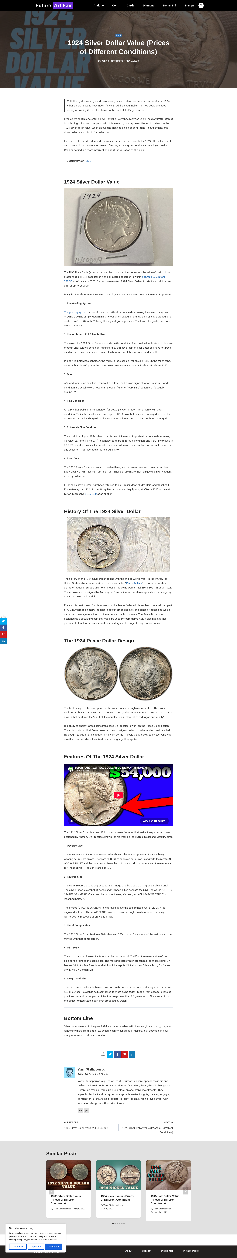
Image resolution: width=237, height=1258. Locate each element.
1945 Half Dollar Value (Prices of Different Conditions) (165, 1200)
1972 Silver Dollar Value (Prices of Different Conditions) (66, 1200)
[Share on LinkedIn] (132, 1054)
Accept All (53, 1246)
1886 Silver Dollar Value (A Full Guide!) (86, 1125)
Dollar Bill (169, 5)
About (128, 1250)
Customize (17, 1246)
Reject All (36, 1246)
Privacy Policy (191, 1250)
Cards (130, 5)
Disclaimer (167, 1250)
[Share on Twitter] (110, 1054)
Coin (115, 5)
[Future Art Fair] (53, 5)
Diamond (149, 5)
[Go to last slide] (51, 1191)
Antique (99, 5)
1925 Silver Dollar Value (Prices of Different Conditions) (147, 1127)
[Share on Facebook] (117, 1054)
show (88, 161)
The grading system (75, 312)
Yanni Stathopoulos (112, 60)
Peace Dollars (134, 583)
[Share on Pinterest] (124, 1054)
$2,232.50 (91, 493)
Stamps (189, 5)
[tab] (113, 1223)
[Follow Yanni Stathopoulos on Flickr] (80, 1110)
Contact (146, 1250)
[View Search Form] (201, 5)
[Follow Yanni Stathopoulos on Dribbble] (86, 1110)
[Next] (185, 1191)
